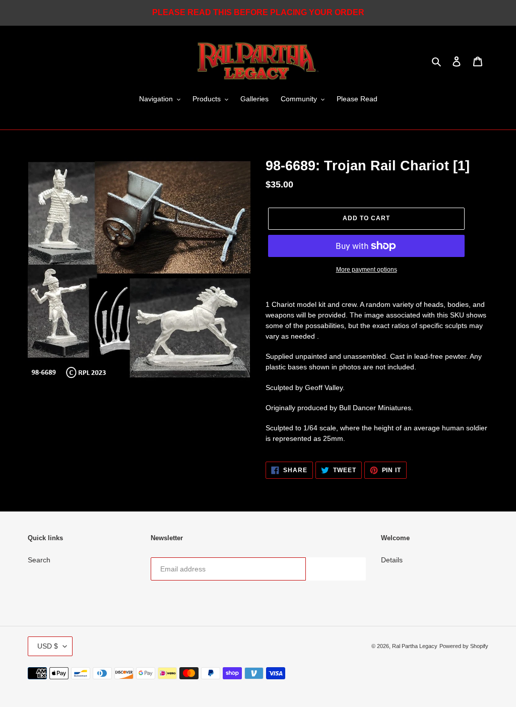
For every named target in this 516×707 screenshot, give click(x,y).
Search (39, 560)
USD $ (47, 646)
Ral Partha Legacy (414, 646)
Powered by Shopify (463, 646)
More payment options (366, 269)
